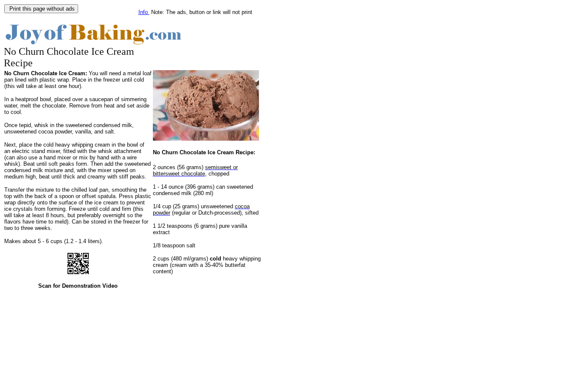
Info (143, 12)
